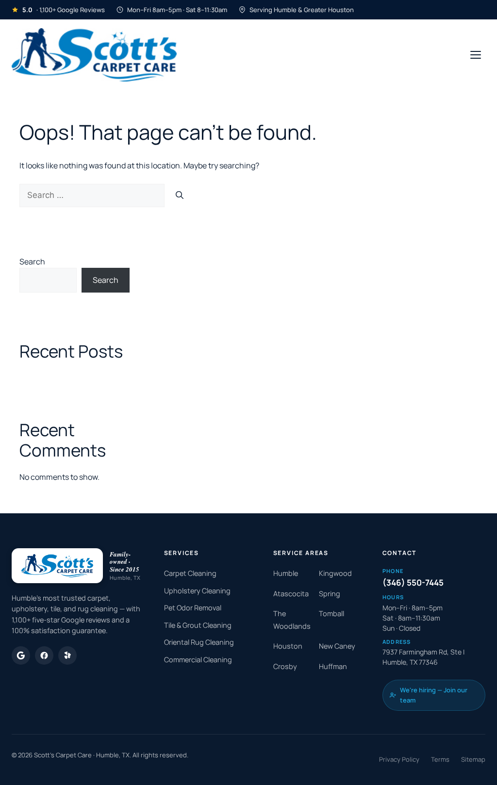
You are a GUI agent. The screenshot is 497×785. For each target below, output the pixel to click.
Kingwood (335, 573)
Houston (287, 646)
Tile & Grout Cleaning (198, 625)
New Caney (337, 646)
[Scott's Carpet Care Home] (94, 55)
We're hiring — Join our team (433, 695)
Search (32, 261)
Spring (329, 593)
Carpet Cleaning (190, 573)
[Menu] (475, 55)
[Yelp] (67, 655)
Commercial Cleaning (198, 659)
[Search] (179, 195)
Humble (285, 573)
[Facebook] (44, 655)
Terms (440, 759)
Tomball (331, 613)
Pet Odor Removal (192, 607)
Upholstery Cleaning (197, 590)
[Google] (21, 655)
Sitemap (473, 759)
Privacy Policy (399, 759)
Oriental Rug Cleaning (199, 642)
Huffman (333, 666)
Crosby (285, 666)
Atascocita (291, 593)
